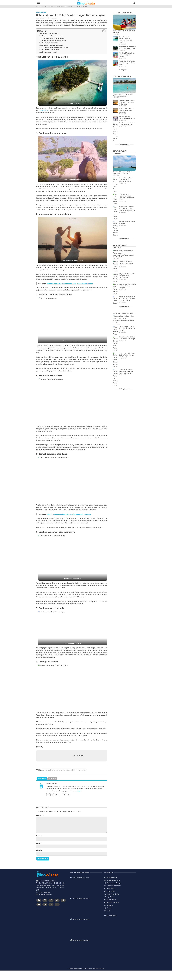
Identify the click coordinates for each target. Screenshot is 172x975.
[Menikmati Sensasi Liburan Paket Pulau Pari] (115, 118)
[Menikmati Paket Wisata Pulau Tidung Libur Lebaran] (115, 55)
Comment (40, 815)
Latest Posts (52, 778)
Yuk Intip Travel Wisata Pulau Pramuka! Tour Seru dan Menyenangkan (127, 208)
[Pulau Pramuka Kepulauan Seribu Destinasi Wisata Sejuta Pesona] (115, 199)
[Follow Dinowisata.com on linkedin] (60, 794)
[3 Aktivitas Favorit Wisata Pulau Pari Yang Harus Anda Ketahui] (115, 102)
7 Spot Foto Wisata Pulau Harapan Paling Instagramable (127, 275)
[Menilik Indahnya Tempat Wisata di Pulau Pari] (115, 132)
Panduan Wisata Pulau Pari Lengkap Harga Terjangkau (126, 110)
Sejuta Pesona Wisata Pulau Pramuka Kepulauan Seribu (126, 179)
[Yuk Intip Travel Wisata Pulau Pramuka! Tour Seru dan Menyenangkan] (115, 213)
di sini (79, 791)
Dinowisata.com (51, 18)
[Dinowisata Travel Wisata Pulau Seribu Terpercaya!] (115, 344)
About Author (42, 778)
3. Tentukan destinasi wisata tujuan (54, 40)
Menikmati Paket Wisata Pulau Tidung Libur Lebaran (126, 54)
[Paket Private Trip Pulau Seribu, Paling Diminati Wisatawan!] (115, 360)
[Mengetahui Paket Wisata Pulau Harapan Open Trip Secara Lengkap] (115, 300)
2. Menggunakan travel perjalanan (53, 38)
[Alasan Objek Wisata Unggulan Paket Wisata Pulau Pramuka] (124, 163)
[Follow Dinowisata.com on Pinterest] (64, 794)
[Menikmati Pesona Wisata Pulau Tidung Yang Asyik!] (115, 48)
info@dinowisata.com (45, 894)
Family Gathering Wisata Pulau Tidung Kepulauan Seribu (127, 62)
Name (38, 836)
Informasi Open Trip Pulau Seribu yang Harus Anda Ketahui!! (70, 283)
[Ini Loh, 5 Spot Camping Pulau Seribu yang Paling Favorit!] (115, 330)
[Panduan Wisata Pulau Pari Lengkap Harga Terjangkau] (115, 110)
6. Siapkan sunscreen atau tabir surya (55, 47)
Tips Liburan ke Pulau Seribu (48, 33)
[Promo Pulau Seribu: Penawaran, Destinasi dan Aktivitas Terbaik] (115, 378)
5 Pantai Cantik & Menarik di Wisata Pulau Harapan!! (127, 286)
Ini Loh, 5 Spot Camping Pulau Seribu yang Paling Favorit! (69, 514)
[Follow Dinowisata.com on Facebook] (48, 794)
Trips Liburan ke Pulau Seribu (61, 770)
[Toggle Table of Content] (103, 30)
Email (38, 843)
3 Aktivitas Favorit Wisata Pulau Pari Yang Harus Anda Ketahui (127, 102)
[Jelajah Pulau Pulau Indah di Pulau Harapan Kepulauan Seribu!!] (115, 266)
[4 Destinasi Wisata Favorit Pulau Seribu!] (124, 317)
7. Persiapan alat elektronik (51, 49)
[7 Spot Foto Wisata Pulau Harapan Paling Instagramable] (115, 277)
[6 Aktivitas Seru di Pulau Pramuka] (115, 228)
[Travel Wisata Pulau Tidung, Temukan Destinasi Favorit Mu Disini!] (115, 38)
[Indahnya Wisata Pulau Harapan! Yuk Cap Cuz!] (124, 252)
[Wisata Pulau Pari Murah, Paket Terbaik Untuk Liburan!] (124, 85)
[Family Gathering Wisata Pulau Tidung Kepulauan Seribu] (115, 63)
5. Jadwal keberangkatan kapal (52, 45)
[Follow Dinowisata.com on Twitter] (52, 794)
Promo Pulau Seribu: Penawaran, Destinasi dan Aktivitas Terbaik (126, 371)
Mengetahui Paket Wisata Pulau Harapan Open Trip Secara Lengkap (127, 298)
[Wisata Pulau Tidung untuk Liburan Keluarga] (124, 22)
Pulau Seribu (41, 12)
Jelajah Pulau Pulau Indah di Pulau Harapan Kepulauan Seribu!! (126, 263)
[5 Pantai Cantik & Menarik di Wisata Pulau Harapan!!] (115, 289)
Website (39, 850)
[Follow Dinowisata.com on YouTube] (56, 794)
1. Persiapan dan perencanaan (52, 36)
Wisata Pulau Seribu (79, 770)
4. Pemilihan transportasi (50, 43)
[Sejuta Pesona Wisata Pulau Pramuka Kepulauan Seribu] (115, 184)
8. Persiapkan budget (49, 52)
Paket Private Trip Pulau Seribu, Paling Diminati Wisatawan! (127, 355)
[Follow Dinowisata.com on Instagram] (68, 794)
